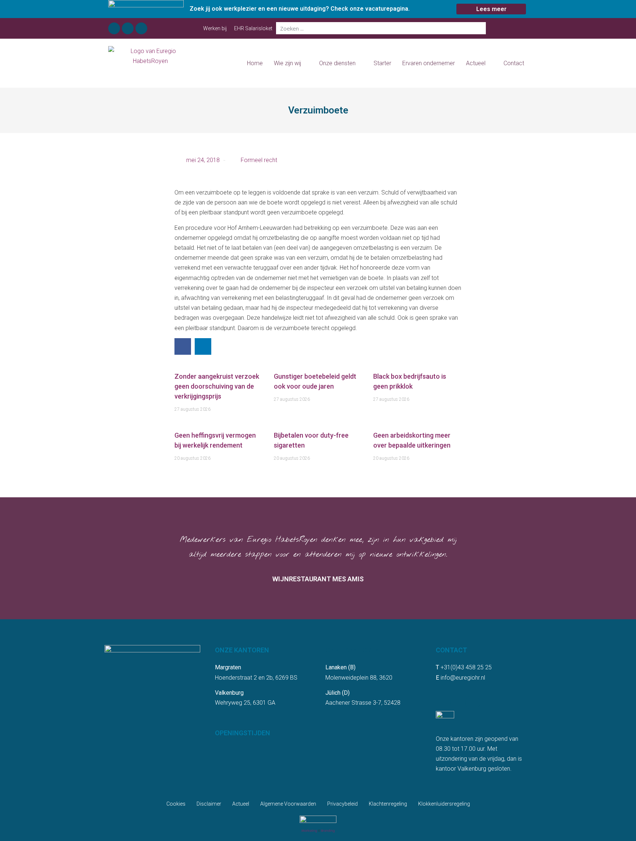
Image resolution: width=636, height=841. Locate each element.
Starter (382, 63)
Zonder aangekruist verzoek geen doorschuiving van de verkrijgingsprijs (216, 386)
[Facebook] (114, 28)
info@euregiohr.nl (463, 677)
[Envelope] (141, 28)
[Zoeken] (480, 28)
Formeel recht (259, 160)
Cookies (176, 804)
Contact (514, 63)
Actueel (475, 63)
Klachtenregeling (388, 804)
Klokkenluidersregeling (444, 804)
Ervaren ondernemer (428, 63)
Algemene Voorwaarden (288, 804)
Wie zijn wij (287, 63)
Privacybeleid (342, 804)
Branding (328, 831)
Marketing (309, 831)
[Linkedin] (128, 28)
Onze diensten (337, 63)
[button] (182, 346)
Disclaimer (209, 804)
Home (255, 63)
